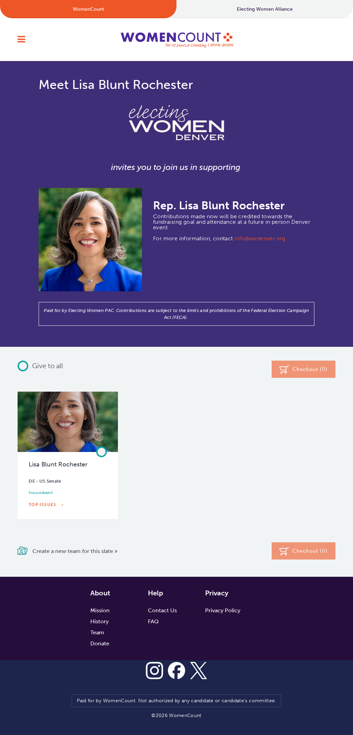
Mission (100, 610)
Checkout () (309, 369)
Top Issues (43, 504)
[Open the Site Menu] (21, 39)
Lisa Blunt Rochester (58, 464)
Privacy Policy (222, 610)
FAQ (153, 621)
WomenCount (176, 39)
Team (97, 632)
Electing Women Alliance (265, 9)
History (99, 621)
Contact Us (162, 610)
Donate (99, 643)
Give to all (47, 366)
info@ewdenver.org (259, 238)
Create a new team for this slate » (74, 551)
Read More (43, 520)
